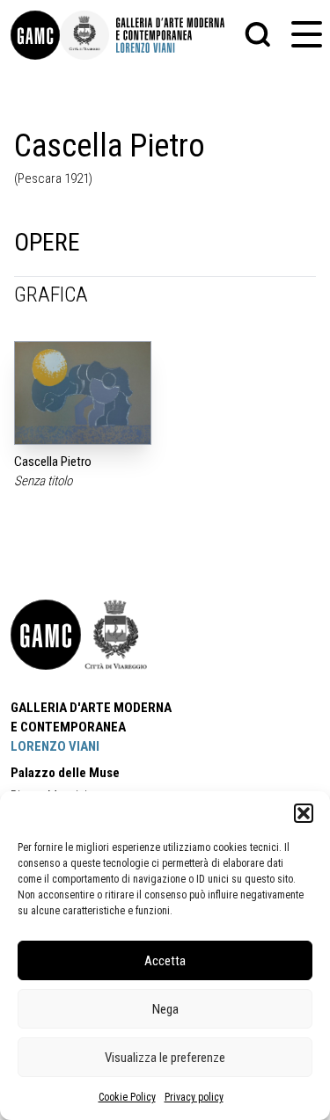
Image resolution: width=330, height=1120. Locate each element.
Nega (165, 1009)
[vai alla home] (46, 635)
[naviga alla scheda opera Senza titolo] (82, 392)
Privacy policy (194, 1097)
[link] (35, 35)
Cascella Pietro (53, 461)
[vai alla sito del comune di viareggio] (116, 635)
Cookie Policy (127, 1097)
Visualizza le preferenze (165, 1057)
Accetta (165, 961)
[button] (303, 813)
